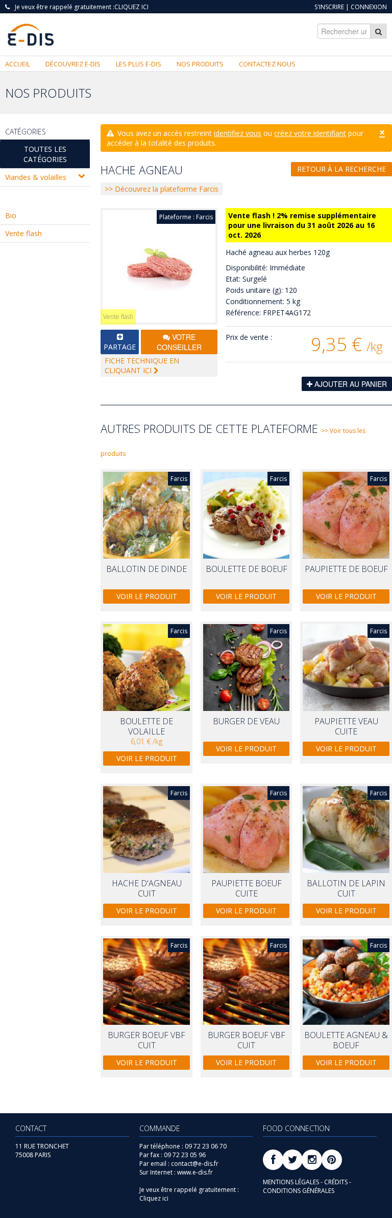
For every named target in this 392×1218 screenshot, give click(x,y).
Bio (10, 215)
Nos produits (200, 63)
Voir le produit (146, 596)
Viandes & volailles (35, 177)
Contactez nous (267, 63)
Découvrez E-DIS (73, 63)
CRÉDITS (336, 1182)
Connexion (369, 7)
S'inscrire (329, 7)
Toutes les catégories (45, 154)
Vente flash (23, 233)
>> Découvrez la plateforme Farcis (161, 189)
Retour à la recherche (341, 169)
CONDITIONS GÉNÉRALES (298, 1190)
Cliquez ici (131, 7)
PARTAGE (120, 347)
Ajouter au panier (349, 384)
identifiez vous (237, 133)
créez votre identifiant (310, 133)
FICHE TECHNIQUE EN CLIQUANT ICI (142, 365)
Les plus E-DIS (138, 63)
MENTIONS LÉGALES (292, 1182)
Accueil (17, 63)
